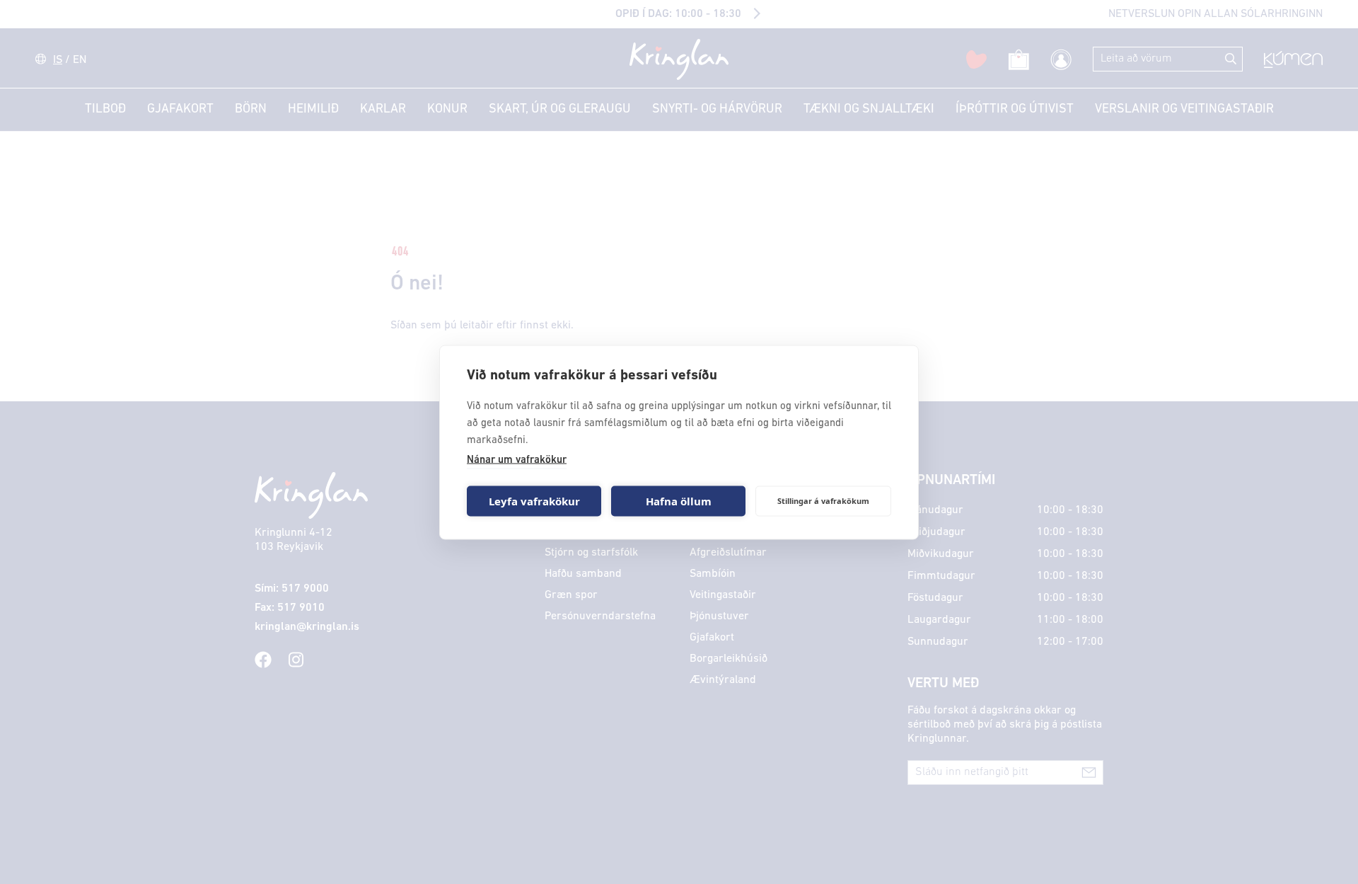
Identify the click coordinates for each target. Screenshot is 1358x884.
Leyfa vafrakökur (534, 501)
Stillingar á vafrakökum (823, 500)
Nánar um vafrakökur (517, 459)
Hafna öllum (679, 501)
